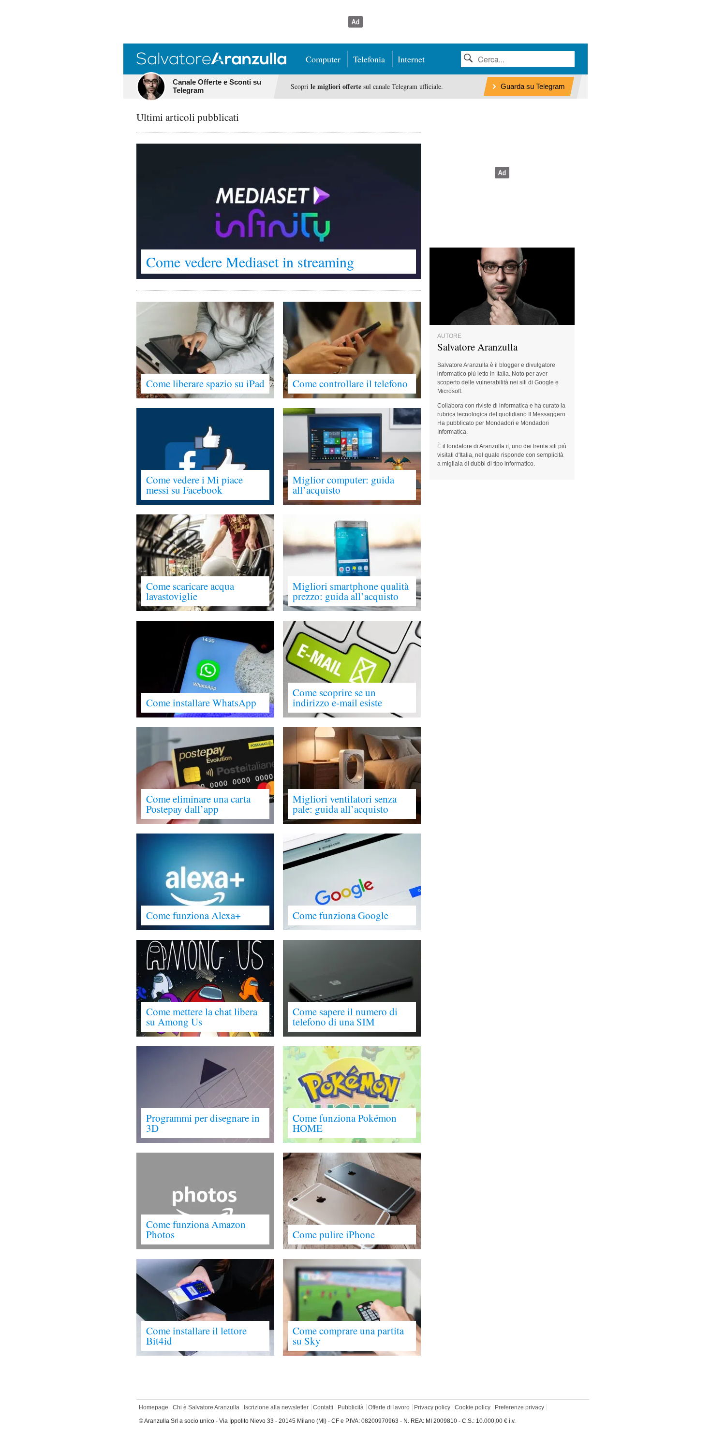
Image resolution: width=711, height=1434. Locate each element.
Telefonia (369, 59)
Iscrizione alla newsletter (276, 1407)
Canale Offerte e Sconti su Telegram (217, 86)
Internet (411, 59)
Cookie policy (472, 1407)
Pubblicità (351, 1407)
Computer (323, 59)
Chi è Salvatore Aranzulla (206, 1407)
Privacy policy (432, 1407)
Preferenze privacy (519, 1407)
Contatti (323, 1407)
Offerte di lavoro (389, 1407)
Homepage (153, 1407)
